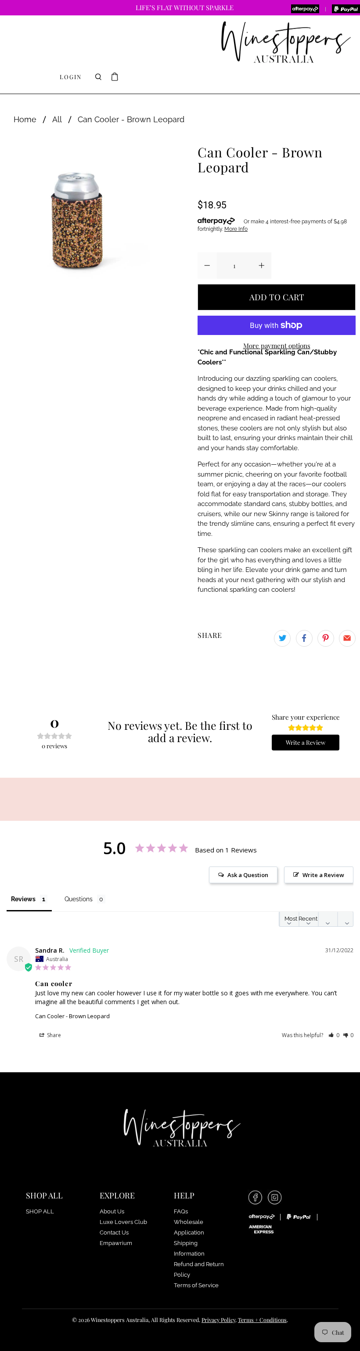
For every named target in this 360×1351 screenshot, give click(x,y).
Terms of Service (196, 1285)
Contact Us (114, 1232)
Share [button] (53, 1035)
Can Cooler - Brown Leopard (72, 1016)
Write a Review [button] (323, 875)
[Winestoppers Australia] (285, 42)
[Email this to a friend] (347, 638)
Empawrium (116, 1243)
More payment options (276, 346)
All (57, 120)
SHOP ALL (40, 1211)
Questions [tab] (79, 899)
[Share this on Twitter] (282, 638)
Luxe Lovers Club (123, 1222)
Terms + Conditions (262, 1319)
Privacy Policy (218, 1319)
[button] (334, 1035)
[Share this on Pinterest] (325, 638)
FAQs (181, 1211)
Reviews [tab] (23, 899)
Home (25, 120)
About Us (112, 1211)
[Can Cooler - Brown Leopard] (77, 218)
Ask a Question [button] (247, 875)
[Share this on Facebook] (304, 638)
